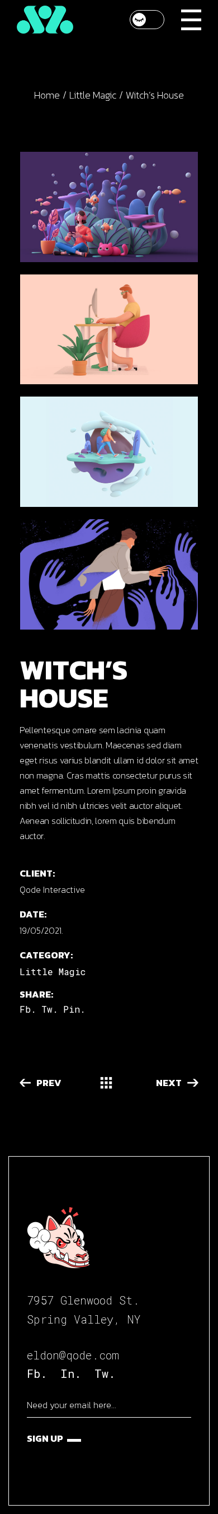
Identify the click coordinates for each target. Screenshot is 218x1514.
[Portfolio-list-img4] (109, 574)
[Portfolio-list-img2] (109, 451)
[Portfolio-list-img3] (109, 329)
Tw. (104, 1373)
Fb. (37, 1373)
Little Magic (53, 971)
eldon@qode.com (73, 1355)
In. (70, 1373)
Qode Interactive (52, 889)
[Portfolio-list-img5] (109, 207)
